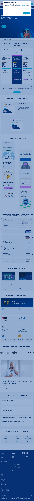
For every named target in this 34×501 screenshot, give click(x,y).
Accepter (26, 13)
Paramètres (23, 5)
